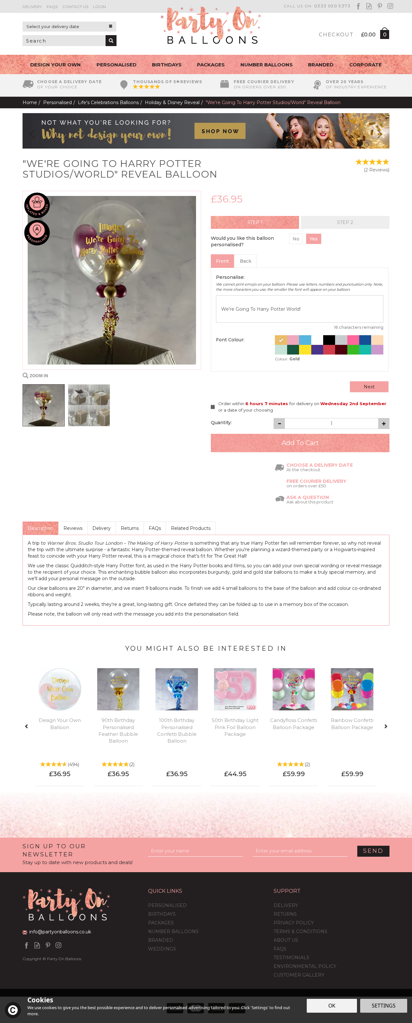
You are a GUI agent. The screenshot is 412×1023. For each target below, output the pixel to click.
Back (245, 261)
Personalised (167, 905)
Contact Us (75, 6)
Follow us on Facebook (358, 6)
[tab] (255, 222)
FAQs (155, 528)
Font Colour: (230, 340)
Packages (161, 923)
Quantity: (221, 422)
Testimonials (291, 957)
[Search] (111, 40)
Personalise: (230, 277)
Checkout (336, 35)
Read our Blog (369, 6)
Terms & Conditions (300, 931)
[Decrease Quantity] (279, 423)
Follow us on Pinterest (380, 6)
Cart (384, 35)
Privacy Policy (294, 923)
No (296, 239)
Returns (130, 528)
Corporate (365, 65)
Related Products (191, 528)
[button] (28, 131)
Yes (314, 239)
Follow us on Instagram (390, 6)
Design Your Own (55, 65)
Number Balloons (173, 931)
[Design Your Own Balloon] (206, 130)
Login (99, 6)
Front (222, 261)
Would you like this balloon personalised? (242, 241)
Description (40, 528)
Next (369, 387)
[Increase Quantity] (383, 423)
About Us (286, 940)
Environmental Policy (305, 966)
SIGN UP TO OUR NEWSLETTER (78, 854)
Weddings (162, 949)
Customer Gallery (299, 975)
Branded (160, 940)
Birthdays (162, 914)
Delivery (101, 528)
